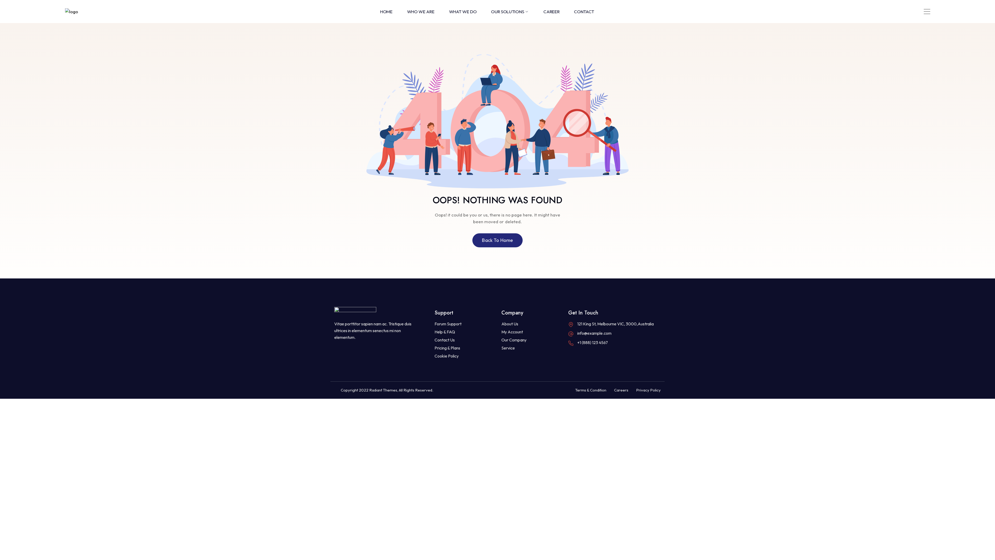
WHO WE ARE (421, 11)
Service (508, 348)
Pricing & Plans (447, 348)
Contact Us (445, 339)
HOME (386, 11)
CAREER (551, 11)
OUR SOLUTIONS (507, 11)
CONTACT (584, 11)
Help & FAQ (445, 331)
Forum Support (448, 323)
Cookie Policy (447, 356)
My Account (512, 331)
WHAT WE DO (463, 11)
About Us (509, 323)
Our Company (514, 339)
